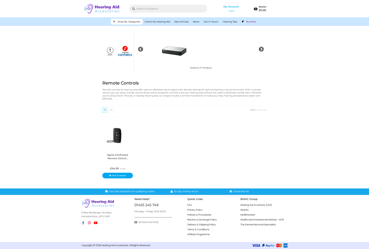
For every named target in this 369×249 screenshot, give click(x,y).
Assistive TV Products (201, 67)
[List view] (111, 110)
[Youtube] (95, 222)
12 (257, 110)
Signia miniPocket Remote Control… (117, 157)
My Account (231, 6)
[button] (140, 49)
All (265, 110)
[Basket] (255, 8)
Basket (262, 6)
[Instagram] (89, 222)
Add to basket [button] (119, 175)
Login (231, 10)
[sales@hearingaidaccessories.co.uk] (135, 222)
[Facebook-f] (83, 222)
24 (261, 110)
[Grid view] (104, 110)
